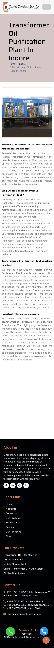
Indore (22, 63)
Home (12, 63)
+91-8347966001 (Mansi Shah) (24, 608)
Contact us (12, 513)
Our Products (13, 518)
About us (11, 508)
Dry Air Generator (13, 559)
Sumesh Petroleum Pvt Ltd (23, 630)
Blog (8, 536)
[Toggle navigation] (46, 7)
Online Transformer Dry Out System (23, 568)
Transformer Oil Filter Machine (20, 555)
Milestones (11, 522)
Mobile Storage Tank (14, 564)
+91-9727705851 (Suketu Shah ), (25, 601)
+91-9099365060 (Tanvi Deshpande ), (28, 604)
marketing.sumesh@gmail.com (24, 614)
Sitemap (10, 527)
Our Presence (13, 531)
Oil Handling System (14, 573)
